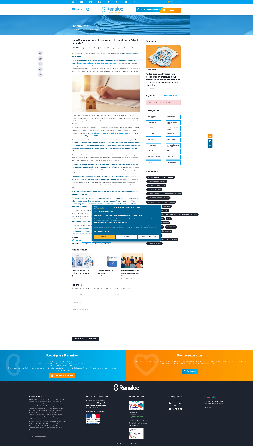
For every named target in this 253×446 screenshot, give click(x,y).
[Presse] (73, 2)
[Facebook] (73, 240)
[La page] (90, 2)
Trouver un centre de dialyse (213, 401)
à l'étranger (171, 227)
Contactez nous (209, 407)
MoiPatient (152, 122)
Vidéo (169, 151)
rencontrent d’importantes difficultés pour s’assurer (98, 63)
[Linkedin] (108, 2)
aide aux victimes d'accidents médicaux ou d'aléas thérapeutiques (172, 214)
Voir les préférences (148, 237)
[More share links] (40, 74)
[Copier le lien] (40, 69)
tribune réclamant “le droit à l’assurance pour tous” (113, 133)
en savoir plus (170, 95)
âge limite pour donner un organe (160, 177)
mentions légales (153, 227)
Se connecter (176, 2)
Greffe (106, 243)
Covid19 (83, 30)
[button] (210, 136)
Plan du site (119, 443)
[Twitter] (116, 2)
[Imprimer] (40, 53)
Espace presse (34, 439)
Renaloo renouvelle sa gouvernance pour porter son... (131, 272)
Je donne (191, 371)
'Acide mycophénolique (156, 185)
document (151, 139)
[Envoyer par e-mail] (40, 58)
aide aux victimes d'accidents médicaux (162, 239)
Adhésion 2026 (138, 2)
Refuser (126, 237)
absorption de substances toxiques (161, 202)
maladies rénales (154, 156)
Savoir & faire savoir (172, 128)
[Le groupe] (99, 2)
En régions (172, 405)
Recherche (152, 145)
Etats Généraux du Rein (173, 145)
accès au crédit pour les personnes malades (164, 194)
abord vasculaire (154, 189)
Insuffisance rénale (172, 122)
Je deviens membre (64, 375)
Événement (171, 116)
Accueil (75, 30)
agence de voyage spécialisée (158, 198)
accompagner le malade (157, 181)
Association (151, 69)
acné (169, 218)
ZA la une (151, 133)
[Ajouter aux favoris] (40, 63)
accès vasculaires (154, 243)
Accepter (104, 237)
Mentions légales (132, 443)
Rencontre (171, 139)
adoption (166, 206)
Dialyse (96, 243)
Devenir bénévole (175, 403)
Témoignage (171, 162)
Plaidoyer (171, 133)
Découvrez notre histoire (37, 437)
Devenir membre (175, 401)
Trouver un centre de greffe (213, 404)
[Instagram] (125, 2)
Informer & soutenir (152, 117)
